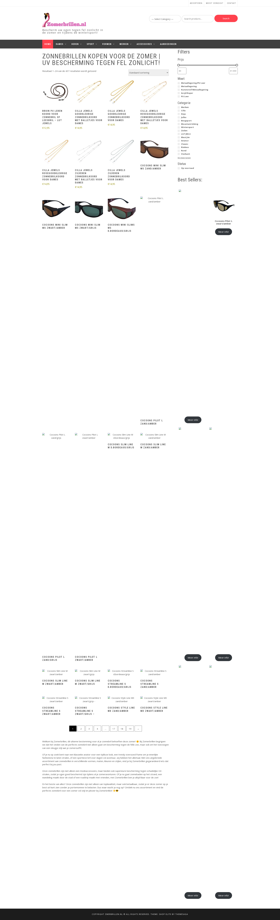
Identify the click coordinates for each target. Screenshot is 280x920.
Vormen (107, 44)
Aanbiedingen (168, 44)
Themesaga (181, 914)
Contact (231, 3)
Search (226, 18)
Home (47, 44)
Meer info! (193, 419)
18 (122, 728)
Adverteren (196, 3)
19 (130, 728)
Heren (75, 44)
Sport (90, 44)
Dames (59, 44)
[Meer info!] (56, 92)
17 (113, 728)
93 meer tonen (184, 157)
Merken (124, 44)
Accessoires (144, 44)
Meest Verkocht (214, 3)
